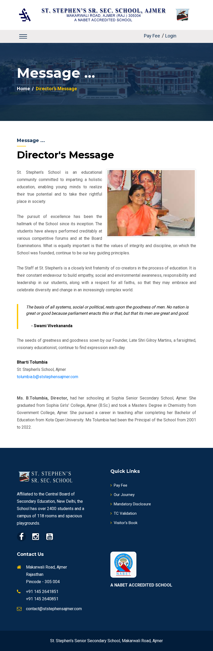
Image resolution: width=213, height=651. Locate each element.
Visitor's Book (125, 522)
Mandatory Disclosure (132, 504)
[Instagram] (35, 536)
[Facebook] (21, 536)
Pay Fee (152, 36)
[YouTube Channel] (49, 536)
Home (23, 88)
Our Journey (124, 494)
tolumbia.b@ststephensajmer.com (47, 376)
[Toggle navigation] (23, 36)
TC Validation (125, 513)
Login (170, 36)
